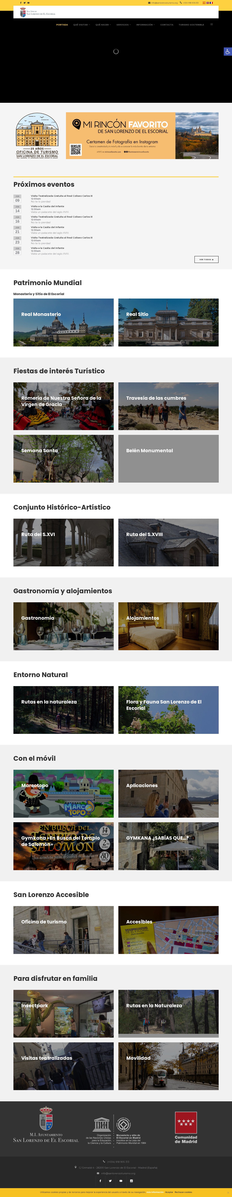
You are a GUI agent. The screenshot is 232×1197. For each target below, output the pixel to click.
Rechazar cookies (183, 1192)
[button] (228, 51)
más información (155, 1192)
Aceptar (169, 1192)
